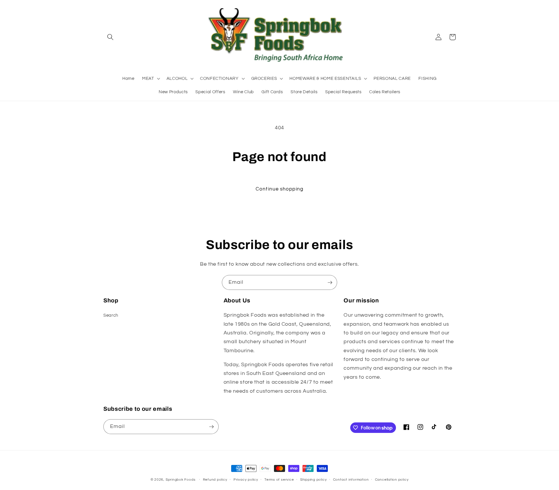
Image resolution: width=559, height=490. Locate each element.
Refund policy (215, 480)
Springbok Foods (181, 480)
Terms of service (279, 480)
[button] (110, 37)
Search (110, 315)
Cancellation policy (392, 480)
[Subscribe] (330, 282)
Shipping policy (313, 480)
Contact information (351, 480)
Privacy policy (245, 480)
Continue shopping (279, 188)
